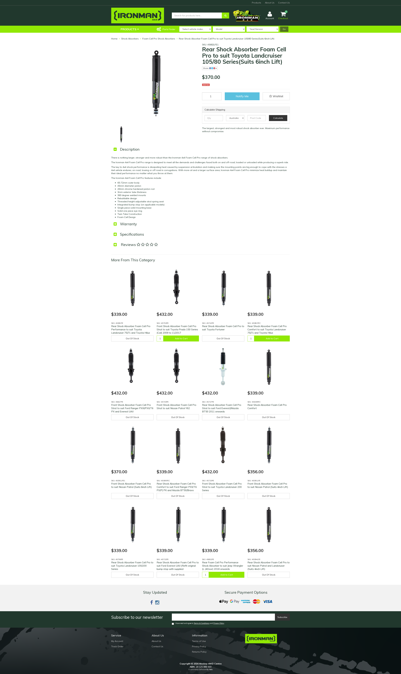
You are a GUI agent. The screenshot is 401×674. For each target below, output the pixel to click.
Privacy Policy (218, 623)
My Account (117, 641)
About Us (269, 2)
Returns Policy (199, 651)
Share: (206, 68)
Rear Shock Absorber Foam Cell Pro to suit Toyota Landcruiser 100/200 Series (132, 566)
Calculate (278, 118)
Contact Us (284, 2)
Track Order (117, 646)
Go (284, 29)
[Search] (225, 15)
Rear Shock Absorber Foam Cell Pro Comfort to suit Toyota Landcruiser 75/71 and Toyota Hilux (267, 329)
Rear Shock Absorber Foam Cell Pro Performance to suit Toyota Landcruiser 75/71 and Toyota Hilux (130, 329)
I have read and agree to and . (200, 623)
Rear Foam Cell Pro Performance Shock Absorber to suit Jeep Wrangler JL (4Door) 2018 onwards (222, 566)
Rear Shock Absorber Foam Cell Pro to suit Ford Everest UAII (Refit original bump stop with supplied (178, 566)
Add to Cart (181, 338)
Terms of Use (199, 641)
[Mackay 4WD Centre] (137, 15)
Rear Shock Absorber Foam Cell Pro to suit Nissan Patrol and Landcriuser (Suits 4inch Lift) (268, 566)
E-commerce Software (197, 669)
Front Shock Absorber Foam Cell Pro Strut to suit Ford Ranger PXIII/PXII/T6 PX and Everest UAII (132, 408)
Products (256, 2)
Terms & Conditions (201, 623)
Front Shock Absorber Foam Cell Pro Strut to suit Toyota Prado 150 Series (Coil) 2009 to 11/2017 (177, 329)
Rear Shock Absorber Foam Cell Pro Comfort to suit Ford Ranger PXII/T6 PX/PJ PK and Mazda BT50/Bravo (177, 487)
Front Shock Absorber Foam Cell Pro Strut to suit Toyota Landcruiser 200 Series (222, 487)
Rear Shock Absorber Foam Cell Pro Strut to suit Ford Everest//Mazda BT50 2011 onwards (221, 408)
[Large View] (121, 134)
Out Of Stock (132, 338)
